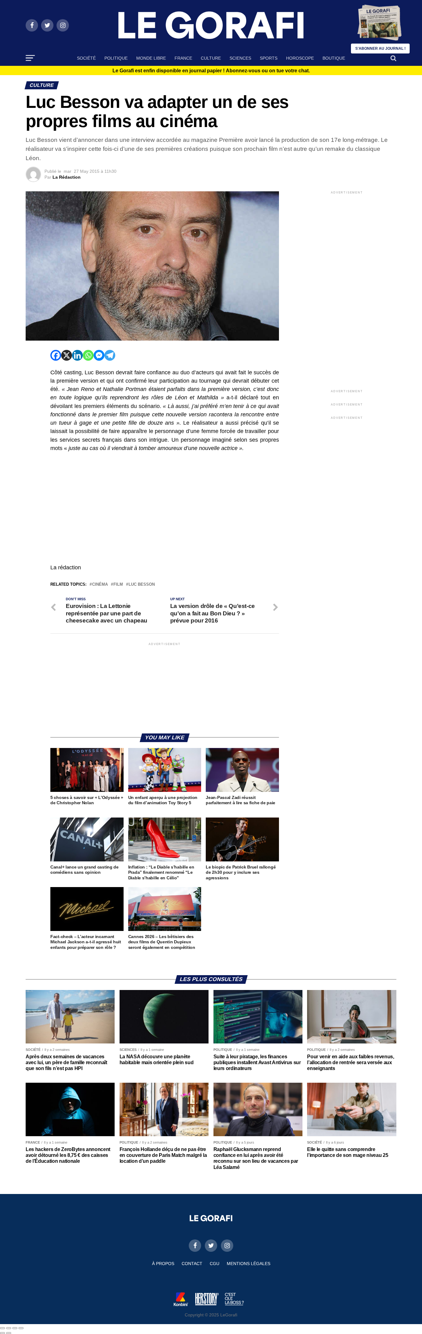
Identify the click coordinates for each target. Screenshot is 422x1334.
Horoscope (300, 58)
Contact (192, 1263)
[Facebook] (55, 355)
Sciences (240, 58)
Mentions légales (248, 1263)
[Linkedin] (77, 355)
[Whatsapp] (88, 355)
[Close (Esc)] (2, 1328)
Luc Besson (142, 585)
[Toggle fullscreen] (14, 1328)
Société (86, 58)
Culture (211, 58)
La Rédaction (67, 177)
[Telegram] (109, 355)
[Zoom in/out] (21, 1328)
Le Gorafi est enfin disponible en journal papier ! (211, 70)
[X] (66, 355)
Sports (268, 58)
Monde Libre (151, 58)
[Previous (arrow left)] (2, 1333)
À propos (163, 1263)
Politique (116, 58)
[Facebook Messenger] (99, 355)
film (118, 585)
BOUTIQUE (334, 58)
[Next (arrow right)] (8, 1333)
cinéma (100, 585)
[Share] (8, 1328)
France (183, 58)
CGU (214, 1263)
